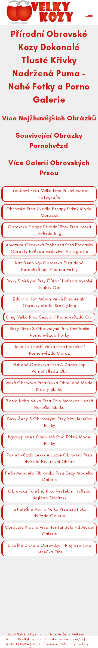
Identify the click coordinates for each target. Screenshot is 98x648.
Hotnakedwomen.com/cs (63, 639)
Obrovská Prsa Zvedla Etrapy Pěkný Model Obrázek (49, 212)
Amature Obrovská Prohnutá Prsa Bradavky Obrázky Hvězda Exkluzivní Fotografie (49, 248)
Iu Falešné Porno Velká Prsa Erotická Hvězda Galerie (50, 512)
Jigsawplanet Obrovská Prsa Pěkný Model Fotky (49, 440)
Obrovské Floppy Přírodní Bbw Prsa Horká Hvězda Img (49, 230)
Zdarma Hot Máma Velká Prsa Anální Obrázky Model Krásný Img (50, 302)
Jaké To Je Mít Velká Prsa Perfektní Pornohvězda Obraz (49, 350)
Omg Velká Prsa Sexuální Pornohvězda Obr (49, 317)
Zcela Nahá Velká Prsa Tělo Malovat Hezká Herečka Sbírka (49, 404)
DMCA (24, 644)
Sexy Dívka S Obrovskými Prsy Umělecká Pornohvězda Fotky (50, 332)
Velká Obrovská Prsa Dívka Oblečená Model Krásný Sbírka (49, 386)
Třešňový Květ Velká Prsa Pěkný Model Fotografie (49, 194)
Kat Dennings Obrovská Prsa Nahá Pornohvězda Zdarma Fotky (49, 266)
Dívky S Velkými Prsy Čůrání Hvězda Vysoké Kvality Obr (50, 284)
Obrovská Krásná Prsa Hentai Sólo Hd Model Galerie (49, 530)
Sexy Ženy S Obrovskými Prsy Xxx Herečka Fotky (49, 422)
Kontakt (11, 644)
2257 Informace (45, 644)
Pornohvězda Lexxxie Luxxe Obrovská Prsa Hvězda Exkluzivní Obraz (49, 458)
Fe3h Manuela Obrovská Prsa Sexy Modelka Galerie (49, 476)
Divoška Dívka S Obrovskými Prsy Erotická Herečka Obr (49, 548)
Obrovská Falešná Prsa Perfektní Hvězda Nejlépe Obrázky (49, 494)
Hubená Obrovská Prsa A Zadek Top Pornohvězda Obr (49, 368)
